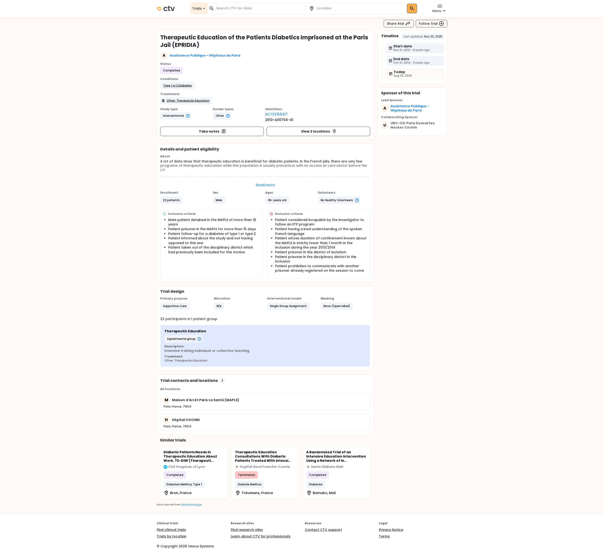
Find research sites (247, 530)
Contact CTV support (323, 530)
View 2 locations (315, 131)
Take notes (209, 131)
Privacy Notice (391, 530)
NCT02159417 (276, 114)
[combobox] (259, 8)
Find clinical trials (171, 530)
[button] (177, 85)
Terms (384, 536)
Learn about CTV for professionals (260, 536)
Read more (265, 185)
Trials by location (171, 536)
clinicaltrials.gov (191, 504)
